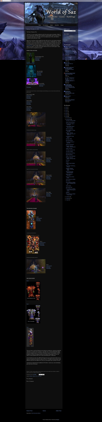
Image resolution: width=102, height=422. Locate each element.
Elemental (37, 59)
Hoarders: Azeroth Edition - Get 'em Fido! (70, 158)
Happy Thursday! (69, 148)
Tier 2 (28, 304)
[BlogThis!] (40, 374)
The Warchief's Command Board (68, 85)
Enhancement (38, 57)
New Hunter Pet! (69, 187)
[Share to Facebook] (42, 374)
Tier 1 (28, 327)
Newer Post (29, 410)
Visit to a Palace (68, 47)
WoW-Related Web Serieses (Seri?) (69, 172)
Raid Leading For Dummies (69, 175)
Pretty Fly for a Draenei (69, 99)
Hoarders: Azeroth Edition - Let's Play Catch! (70, 169)
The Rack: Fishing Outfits (70, 120)
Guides (51, 25)
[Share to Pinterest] (43, 374)
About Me (57, 25)
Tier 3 (28, 280)
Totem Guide (68, 185)
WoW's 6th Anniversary (70, 122)
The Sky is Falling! (69, 151)
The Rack (39, 376)
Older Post (58, 410)
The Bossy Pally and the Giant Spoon (69, 68)
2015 (66, 108)
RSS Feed (66, 35)
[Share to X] (41, 374)
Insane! (67, 161)
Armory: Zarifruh (67, 38)
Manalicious (67, 91)
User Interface (45, 25)
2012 (66, 113)
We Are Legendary (69, 128)
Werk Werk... (68, 180)
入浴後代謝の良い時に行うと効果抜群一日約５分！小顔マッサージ (69, 80)
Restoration (37, 60)
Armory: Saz (66, 37)
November (68, 119)
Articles (30, 376)
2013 (66, 111)
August (67, 199)
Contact (62, 25)
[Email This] (39, 374)
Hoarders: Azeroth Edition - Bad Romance (70, 146)
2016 (66, 107)
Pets (65, 41)
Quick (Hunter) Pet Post (70, 153)
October (67, 196)
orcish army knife (68, 57)
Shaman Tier (35, 376)
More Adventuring (69, 140)
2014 (66, 110)
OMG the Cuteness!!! (70, 144)
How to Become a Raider (70, 179)
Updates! (67, 192)
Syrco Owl (67, 62)
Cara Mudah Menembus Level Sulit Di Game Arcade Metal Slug (70, 53)
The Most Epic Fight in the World (70, 124)
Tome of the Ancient (69, 46)
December (68, 117)
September (68, 198)
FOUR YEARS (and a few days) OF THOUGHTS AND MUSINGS (70, 87)
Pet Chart (68, 160)
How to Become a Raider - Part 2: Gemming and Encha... (70, 189)
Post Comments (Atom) (36, 413)
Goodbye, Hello (69, 138)
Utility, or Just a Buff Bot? (70, 156)
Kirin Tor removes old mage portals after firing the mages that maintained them (70, 59)
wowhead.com (29, 45)
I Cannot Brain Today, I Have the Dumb (70, 127)
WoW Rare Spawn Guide (70, 73)
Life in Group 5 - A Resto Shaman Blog (69, 51)
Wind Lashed (68, 96)
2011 (66, 114)
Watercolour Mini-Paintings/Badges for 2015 (69, 93)
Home (40, 25)
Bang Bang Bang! (69, 154)
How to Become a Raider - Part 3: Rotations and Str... (70, 183)
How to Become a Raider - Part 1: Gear (70, 194)
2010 (66, 116)
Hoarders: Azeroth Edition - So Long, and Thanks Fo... (70, 133)
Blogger (57, 419)
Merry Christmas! (68, 100)
